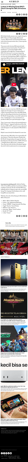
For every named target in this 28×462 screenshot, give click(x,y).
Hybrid (13, 4)
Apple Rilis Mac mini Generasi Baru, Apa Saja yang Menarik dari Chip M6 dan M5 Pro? (13, 387)
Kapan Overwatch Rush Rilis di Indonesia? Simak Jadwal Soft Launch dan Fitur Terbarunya (12, 353)
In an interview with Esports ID (8, 184)
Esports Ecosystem (6, 4)
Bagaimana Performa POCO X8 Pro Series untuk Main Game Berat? (14, 287)
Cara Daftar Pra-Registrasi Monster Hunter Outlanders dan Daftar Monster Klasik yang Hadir (13, 320)
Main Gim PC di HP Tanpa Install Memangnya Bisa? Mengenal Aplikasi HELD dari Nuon (13, 420)
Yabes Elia (4, 12)
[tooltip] (17, 14)
